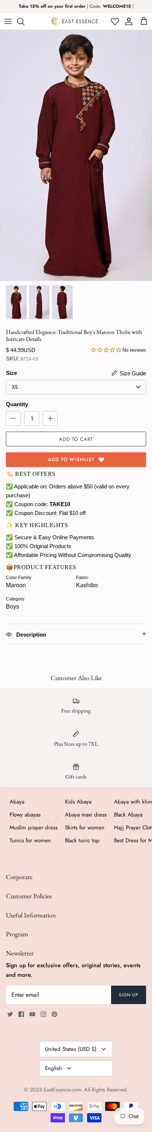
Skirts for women (84, 827)
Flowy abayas (25, 815)
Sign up (129, 995)
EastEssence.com (62, 1089)
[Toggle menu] (8, 21)
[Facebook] (21, 1014)
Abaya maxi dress (86, 815)
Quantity (17, 404)
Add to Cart (76, 439)
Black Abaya (128, 815)
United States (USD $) (71, 1049)
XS (15, 387)
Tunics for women (30, 840)
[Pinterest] (54, 1014)
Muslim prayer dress (34, 827)
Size (11, 373)
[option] (76, 155)
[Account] (127, 21)
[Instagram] (43, 1014)
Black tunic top (82, 840)
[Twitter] (10, 1014)
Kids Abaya (78, 802)
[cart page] (144, 21)
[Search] (24, 21)
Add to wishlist (71, 459)
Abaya (17, 802)
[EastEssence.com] (75, 21)
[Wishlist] (114, 21)
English (53, 1068)
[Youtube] (32, 1014)
